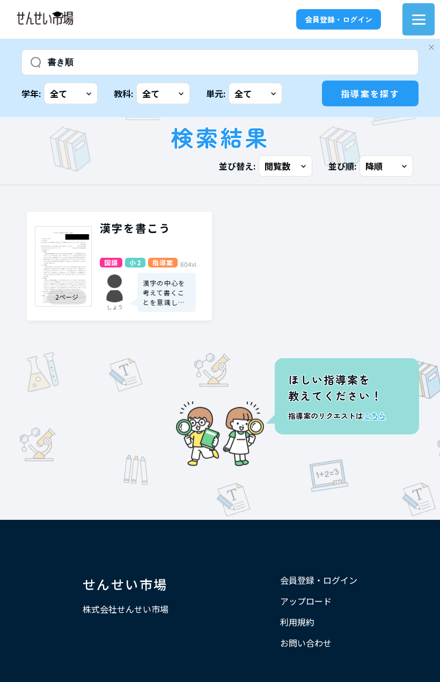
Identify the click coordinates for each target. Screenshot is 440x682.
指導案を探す (370, 93)
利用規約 (297, 621)
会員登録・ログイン (338, 19)
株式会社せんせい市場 (125, 609)
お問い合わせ (306, 642)
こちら (374, 415)
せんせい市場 (125, 584)
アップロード (306, 600)
